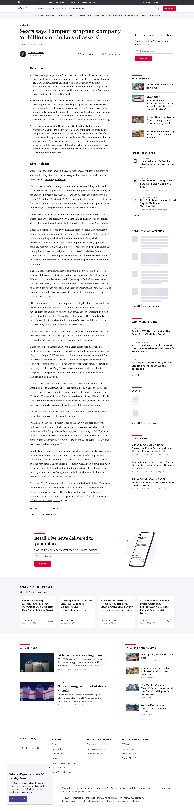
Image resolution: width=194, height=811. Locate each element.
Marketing (50, 15)
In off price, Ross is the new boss (160, 86)
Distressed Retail (84, 15)
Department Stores (102, 15)
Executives (118, 15)
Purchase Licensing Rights (64, 762)
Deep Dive (38, 8)
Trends (143, 15)
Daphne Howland (36, 52)
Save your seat (18, 799)
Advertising (92, 744)
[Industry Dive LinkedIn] (22, 748)
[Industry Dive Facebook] (27, 748)
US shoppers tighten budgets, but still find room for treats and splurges (152, 365)
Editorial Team (58, 749)
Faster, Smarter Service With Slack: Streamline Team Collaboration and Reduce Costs (153, 465)
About (55, 744)
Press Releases (80, 8)
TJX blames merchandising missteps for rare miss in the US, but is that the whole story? (159, 103)
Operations (39, 15)
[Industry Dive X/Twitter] (33, 748)
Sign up (171, 8)
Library (59, 8)
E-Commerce (154, 15)
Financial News (131, 15)
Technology (63, 15)
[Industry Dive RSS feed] (38, 748)
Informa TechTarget (108, 788)
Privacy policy (68, 801)
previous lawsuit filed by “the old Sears (79, 270)
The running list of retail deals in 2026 (82, 688)
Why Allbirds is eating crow (80, 655)
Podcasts (50, 8)
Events (68, 8)
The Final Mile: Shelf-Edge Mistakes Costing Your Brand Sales (157, 164)
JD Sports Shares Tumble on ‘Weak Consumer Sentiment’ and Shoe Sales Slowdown (154, 348)
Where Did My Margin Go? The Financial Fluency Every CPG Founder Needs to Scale (154, 482)
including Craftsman (55, 179)
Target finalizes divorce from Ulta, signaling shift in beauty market (160, 120)
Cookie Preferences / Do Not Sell (123, 801)
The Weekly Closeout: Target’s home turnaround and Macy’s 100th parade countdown (157, 689)
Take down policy (98, 801)
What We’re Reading (61, 772)
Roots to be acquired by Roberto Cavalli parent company (160, 134)
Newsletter (57, 758)
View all (135, 215)
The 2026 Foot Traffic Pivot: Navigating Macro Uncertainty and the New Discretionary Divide (152, 447)
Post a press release (149, 306)
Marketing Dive (73, 2)
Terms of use (83, 801)
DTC (72, 15)
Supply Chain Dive (88, 2)
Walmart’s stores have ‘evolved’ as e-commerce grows (155, 708)
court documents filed (63, 90)
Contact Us (57, 753)
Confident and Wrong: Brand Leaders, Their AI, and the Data (157, 183)
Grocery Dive (60, 2)
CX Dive (50, 2)
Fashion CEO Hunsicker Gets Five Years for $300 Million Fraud (151, 333)
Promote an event (148, 423)
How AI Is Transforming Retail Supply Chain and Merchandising (158, 203)
